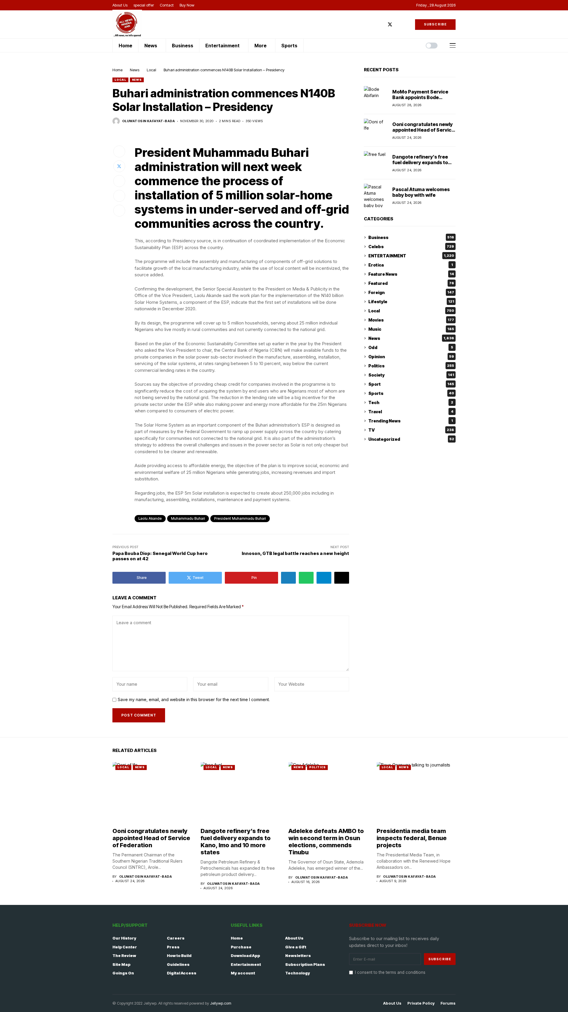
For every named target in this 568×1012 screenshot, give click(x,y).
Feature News (411, 274)
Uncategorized (411, 439)
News (134, 69)
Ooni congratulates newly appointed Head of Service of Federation (423, 129)
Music (411, 329)
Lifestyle (411, 301)
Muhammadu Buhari (188, 518)
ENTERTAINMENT (411, 255)
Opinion (411, 356)
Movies (411, 319)
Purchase (241, 947)
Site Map (121, 964)
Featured (411, 283)
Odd (410, 347)
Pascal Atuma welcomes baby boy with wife (421, 192)
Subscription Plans (305, 964)
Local (151, 69)
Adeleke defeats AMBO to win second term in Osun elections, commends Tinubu (326, 841)
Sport (411, 384)
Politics (411, 365)
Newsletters (298, 955)
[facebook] (381, 24)
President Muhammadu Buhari (240, 518)
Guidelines (178, 964)
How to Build (179, 955)
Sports (411, 393)
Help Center (124, 947)
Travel (411, 411)
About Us (294, 938)
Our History (124, 938)
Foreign (411, 292)
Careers (176, 938)
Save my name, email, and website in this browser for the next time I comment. (194, 699)
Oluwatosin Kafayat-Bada (148, 121)
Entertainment (246, 964)
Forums (448, 1003)
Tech (410, 402)
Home (117, 69)
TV (411, 429)
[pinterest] (407, 24)
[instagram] (399, 24)
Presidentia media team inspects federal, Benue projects (412, 838)
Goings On (123, 973)
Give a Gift (295, 947)
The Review (124, 955)
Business (411, 237)
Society (411, 374)
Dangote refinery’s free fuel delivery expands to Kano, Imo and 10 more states (420, 165)
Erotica (410, 264)
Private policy (421, 1003)
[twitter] (390, 24)
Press (173, 947)
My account (243, 973)
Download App (245, 955)
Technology (297, 973)
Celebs (411, 246)
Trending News (410, 420)
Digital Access (181, 973)
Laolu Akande (150, 518)
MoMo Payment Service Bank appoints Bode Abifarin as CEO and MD (420, 97)
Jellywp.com (220, 1003)
